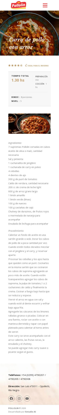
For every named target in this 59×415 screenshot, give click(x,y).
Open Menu (45, 5)
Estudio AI (30, 411)
